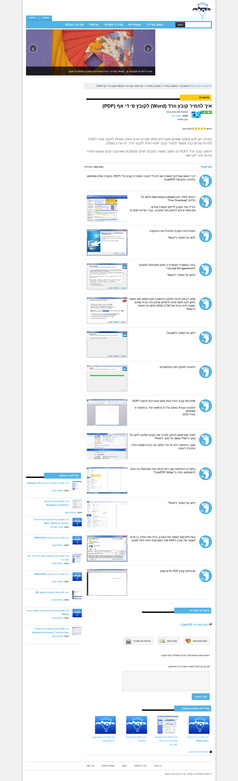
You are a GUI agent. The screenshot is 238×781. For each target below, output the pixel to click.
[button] (32, 18)
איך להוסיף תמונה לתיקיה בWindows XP (48, 483)
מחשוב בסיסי (171, 86)
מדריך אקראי (113, 24)
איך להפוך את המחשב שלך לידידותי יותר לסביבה (166, 741)
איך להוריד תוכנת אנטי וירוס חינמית (103, 739)
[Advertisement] (121, 8)
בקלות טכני (57, 490)
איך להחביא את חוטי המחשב (135, 739)
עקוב (205, 112)
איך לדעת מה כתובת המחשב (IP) (52, 592)
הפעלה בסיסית (154, 86)
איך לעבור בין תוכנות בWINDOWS (51, 537)
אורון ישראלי (56, 527)
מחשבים (185, 86)
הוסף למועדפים (200, 641)
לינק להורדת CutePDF (195, 624)
